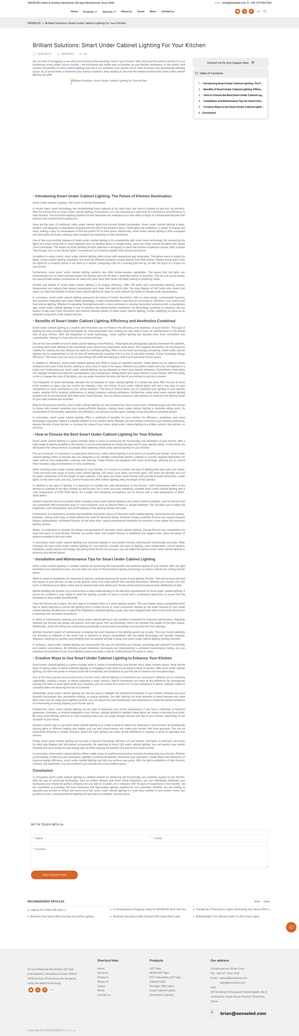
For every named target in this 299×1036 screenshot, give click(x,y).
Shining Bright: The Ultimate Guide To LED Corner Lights (227, 916)
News (257, 901)
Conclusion (209, 112)
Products (102, 977)
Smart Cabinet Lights (162, 990)
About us (102, 981)
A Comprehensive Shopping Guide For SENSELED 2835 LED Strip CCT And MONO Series (151, 909)
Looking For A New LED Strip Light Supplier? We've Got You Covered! (49, 909)
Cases (267, 901)
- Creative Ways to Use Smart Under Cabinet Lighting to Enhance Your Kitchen (233, 106)
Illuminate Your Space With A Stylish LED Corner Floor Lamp (146, 916)
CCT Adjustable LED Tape (165, 977)
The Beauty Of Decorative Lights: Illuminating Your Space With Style (233, 909)
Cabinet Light (158, 981)
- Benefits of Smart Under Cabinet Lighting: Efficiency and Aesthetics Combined (233, 89)
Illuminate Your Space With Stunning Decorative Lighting (62, 916)
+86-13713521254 (260, 2)
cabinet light (68, 64)
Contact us (104, 994)
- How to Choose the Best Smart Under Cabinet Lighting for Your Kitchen (233, 95)
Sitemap (71, 1030)
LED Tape (155, 968)
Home (101, 968)
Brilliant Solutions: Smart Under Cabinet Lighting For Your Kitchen (85, 23)
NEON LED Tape (159, 972)
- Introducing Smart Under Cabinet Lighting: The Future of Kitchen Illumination (233, 83)
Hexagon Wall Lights (162, 986)
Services (102, 972)
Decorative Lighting (161, 994)
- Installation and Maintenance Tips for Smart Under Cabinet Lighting (233, 100)
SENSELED (34, 23)
